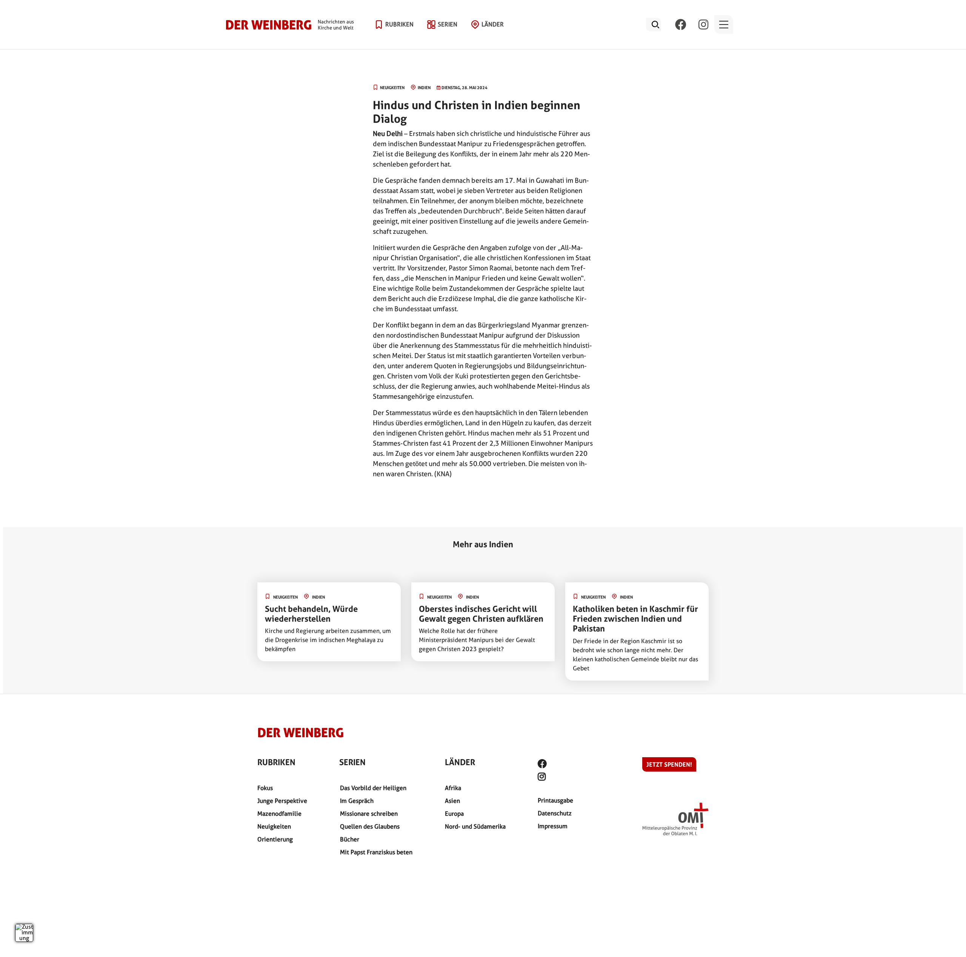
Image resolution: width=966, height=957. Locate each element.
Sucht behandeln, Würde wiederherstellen (311, 614)
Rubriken (399, 24)
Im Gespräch (357, 800)
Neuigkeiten (274, 826)
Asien (452, 800)
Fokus (265, 788)
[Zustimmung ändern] (24, 933)
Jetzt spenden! (669, 764)
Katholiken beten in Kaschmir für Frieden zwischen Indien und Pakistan (635, 619)
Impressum (553, 826)
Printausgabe (555, 800)
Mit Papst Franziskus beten (376, 852)
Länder (492, 24)
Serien (447, 24)
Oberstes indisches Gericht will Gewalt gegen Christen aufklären (481, 614)
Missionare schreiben (369, 813)
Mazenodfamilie (279, 813)
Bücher (349, 839)
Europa (454, 813)
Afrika (453, 788)
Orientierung (275, 839)
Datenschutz (555, 813)
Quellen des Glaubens (370, 826)
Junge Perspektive (282, 800)
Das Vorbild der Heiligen (373, 788)
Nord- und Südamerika (475, 826)
